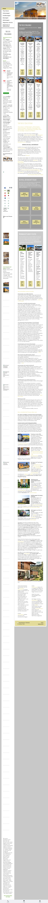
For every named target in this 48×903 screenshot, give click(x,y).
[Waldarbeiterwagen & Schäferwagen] (6, 416)
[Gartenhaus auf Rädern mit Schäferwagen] (6, 681)
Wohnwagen (33, 519)
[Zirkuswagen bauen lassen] (24, 483)
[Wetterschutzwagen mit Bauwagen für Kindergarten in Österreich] (6, 778)
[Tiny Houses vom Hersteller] (24, 466)
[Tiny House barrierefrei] (24, 451)
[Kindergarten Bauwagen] (6, 513)
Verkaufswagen (33, 492)
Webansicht (40, 624)
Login (42, 622)
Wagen (35, 486)
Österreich (36, 453)
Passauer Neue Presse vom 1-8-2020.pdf (10, 73)
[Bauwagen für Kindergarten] (6, 442)
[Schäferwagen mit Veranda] (6, 558)
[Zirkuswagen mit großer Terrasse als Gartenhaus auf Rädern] (6, 284)
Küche (26, 474)
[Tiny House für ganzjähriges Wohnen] (6, 694)
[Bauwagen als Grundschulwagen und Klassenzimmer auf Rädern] (6, 726)
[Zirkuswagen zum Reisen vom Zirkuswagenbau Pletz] (6, 366)
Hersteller (33, 517)
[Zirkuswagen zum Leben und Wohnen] (6, 655)
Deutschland (35, 451)
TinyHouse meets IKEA (23, 443)
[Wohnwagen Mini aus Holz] (6, 752)
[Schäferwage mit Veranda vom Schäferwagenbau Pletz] (6, 374)
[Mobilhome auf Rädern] (6, 358)
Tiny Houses (36, 466)
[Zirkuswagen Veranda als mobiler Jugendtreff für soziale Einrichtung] (6, 377)
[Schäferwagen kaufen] (24, 499)
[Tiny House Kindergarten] (6, 765)
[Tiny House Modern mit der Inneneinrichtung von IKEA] (6, 332)
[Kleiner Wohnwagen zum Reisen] (6, 597)
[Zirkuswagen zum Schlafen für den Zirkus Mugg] (6, 500)
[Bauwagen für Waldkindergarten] (6, 571)
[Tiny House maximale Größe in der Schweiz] (6, 668)
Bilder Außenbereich (36, 222)
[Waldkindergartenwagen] (6, 387)
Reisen (34, 514)
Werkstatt (22, 110)
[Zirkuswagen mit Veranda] (6, 403)
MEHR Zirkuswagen (36, 194)
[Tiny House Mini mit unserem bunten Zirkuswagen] (6, 463)
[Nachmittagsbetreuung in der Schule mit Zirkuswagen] (6, 610)
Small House (21, 541)
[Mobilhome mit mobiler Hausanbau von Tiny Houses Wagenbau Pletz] (30, 571)
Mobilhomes (37, 464)
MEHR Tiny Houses (24, 208)
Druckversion (22, 622)
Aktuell (27, 155)
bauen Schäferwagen (37, 505)
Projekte (30, 107)
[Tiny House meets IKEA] (23, 438)
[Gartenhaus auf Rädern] (6, 429)
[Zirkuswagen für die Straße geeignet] (6, 584)
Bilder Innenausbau (24, 222)
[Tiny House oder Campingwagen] (6, 390)
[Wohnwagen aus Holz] (24, 513)
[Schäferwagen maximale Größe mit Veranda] (6, 545)
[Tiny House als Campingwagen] (6, 306)
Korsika (38, 266)
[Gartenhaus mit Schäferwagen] (6, 739)
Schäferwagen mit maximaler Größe (31, 507)
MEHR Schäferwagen (24, 194)
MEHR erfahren (22, 72)
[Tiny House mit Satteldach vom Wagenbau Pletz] (6, 526)
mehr (39, 352)
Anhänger (38, 467)
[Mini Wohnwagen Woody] (6, 474)
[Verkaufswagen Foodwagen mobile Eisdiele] (6, 539)
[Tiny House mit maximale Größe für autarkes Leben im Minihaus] (6, 319)
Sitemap (28, 622)
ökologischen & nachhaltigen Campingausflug (30, 242)
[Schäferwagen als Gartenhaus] (6, 707)
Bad (31, 474)
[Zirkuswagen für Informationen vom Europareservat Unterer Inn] (6, 345)
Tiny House (26, 553)
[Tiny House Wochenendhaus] (6, 290)
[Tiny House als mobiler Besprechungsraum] (6, 623)
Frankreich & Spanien (38, 272)
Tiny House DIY (21, 148)
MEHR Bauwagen (36, 208)
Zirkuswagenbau (22, 490)
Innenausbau (34, 472)
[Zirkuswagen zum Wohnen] (6, 487)
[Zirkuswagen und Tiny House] (6, 642)
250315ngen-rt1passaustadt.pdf (10, 86)
